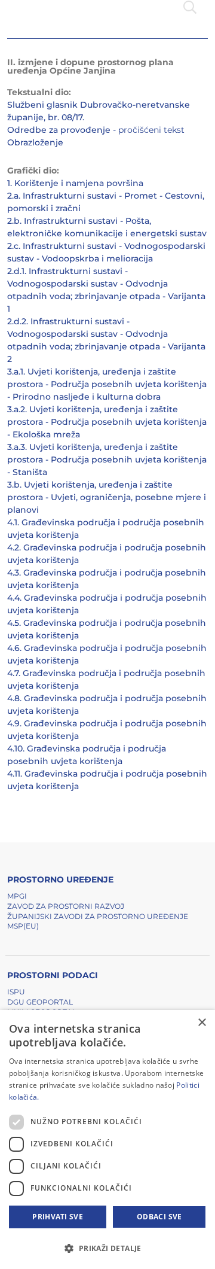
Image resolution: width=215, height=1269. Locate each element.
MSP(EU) (23, 925)
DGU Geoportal (40, 1001)
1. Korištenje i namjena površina (75, 183)
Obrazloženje (35, 142)
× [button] (201, 1022)
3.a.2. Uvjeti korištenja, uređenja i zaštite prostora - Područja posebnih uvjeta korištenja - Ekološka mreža (107, 422)
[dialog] (107, 1139)
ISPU (16, 991)
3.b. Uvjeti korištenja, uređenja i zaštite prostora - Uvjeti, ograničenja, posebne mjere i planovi (106, 497)
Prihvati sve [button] (57, 1217)
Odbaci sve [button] (159, 1217)
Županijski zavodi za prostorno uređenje (97, 916)
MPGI (17, 895)
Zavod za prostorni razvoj (65, 906)
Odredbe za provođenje (58, 129)
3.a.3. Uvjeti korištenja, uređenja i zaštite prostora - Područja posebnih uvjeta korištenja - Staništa (107, 459)
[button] (107, 1248)
